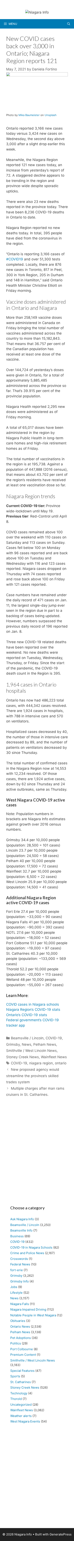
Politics (15, 1343)
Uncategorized (21, 1404)
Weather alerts (21, 1416)
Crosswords (19, 1259)
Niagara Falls (19, 1304)
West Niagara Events (25, 1421)
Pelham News (44, 1044)
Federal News (20, 1264)
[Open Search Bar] (68, 24)
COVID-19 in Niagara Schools (31, 1247)
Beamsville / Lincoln (27, 1038)
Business (17, 1236)
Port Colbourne (21, 1349)
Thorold (16, 1399)
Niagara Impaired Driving (28, 1309)
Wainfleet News (54, 1057)
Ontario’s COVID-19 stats (26, 1015)
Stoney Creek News (22, 1057)
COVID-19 (54, 1038)
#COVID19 (14, 259)
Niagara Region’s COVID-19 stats (33, 1009)
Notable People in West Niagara (33, 1315)
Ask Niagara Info (22, 1219)
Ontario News (20, 1326)
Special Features (22, 1371)
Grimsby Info (19, 1281)
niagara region (41, 1063)
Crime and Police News (27, 1253)
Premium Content (23, 1355)
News (26, 1044)
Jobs (13, 1287)
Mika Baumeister (29, 115)
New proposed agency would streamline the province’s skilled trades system (32, 1075)
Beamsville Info (21, 1230)
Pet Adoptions (20, 1338)
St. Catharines (20, 1382)
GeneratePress (61, 1534)
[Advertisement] (37, 1153)
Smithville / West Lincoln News (31, 1051)
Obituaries (17, 1321)
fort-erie (16, 1270)
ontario (60, 1063)
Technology (18, 1393)
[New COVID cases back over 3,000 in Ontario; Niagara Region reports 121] (37, 75)
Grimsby (13, 1044)
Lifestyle (16, 1293)
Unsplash (51, 115)
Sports (15, 1376)
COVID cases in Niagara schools (32, 1004)
